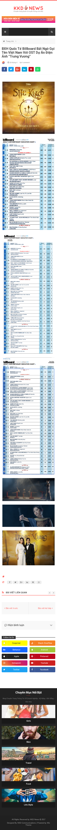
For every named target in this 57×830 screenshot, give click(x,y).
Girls (28, 721)
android (44, 650)
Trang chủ (10, 41)
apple (16, 657)
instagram (16, 663)
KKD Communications (26, 823)
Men (29, 742)
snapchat (16, 643)
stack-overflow (45, 643)
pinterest (44, 657)
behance (16, 650)
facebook (44, 670)
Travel (28, 763)
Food (28, 784)
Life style (28, 805)
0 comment (25, 62)
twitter (16, 670)
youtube (44, 663)
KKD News (35, 819)
